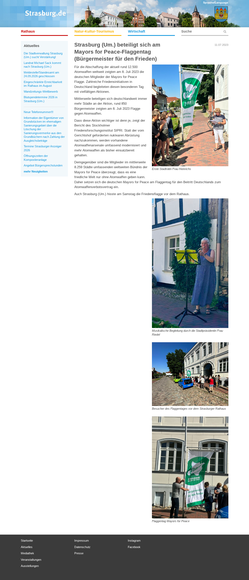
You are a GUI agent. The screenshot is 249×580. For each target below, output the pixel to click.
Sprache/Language (215, 2)
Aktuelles (26, 547)
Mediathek (27, 553)
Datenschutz (82, 547)
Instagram (134, 540)
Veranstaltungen (31, 559)
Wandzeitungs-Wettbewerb (41, 91)
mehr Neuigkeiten (36, 171)
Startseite (27, 540)
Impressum (81, 540)
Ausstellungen (30, 566)
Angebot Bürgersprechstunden (43, 165)
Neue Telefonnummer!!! (38, 112)
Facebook (134, 547)
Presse (78, 553)
